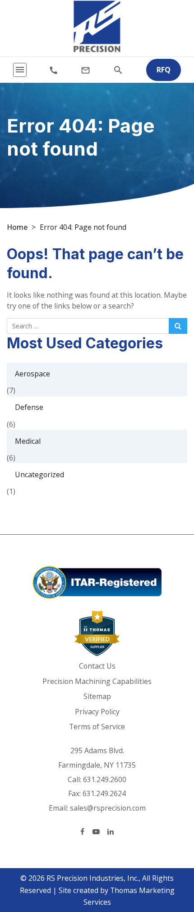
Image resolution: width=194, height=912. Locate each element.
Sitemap (97, 696)
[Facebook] (82, 831)
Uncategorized (39, 475)
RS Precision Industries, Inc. (92, 878)
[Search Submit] (178, 325)
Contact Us (97, 666)
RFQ (164, 70)
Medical (28, 441)
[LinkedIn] (110, 831)
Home (17, 227)
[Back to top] (166, 858)
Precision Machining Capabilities (97, 681)
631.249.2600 (104, 779)
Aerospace (32, 374)
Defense (29, 407)
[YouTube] (96, 831)
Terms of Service (97, 727)
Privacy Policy (97, 712)
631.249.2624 (104, 793)
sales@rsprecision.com (108, 808)
